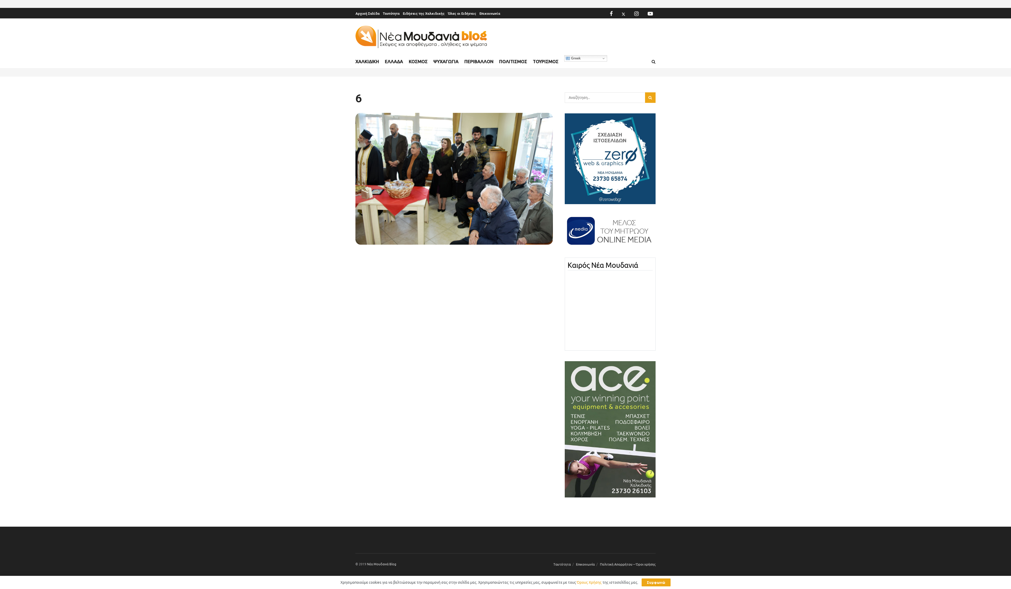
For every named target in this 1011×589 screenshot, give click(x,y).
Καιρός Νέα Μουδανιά (603, 265)
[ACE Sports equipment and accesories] (610, 429)
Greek (575, 58)
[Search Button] (654, 61)
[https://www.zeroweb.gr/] (610, 158)
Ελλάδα (394, 61)
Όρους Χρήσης (589, 582)
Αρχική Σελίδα (367, 14)
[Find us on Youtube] (650, 14)
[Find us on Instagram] (636, 14)
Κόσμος (418, 61)
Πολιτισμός (513, 61)
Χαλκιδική (367, 61)
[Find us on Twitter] (623, 14)
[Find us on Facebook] (611, 14)
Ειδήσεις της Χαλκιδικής (424, 14)
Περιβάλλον (478, 61)
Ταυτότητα (391, 14)
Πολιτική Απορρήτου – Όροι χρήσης (628, 564)
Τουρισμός (545, 61)
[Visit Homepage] (421, 37)
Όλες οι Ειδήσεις (462, 14)
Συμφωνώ (656, 582)
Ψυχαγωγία (446, 61)
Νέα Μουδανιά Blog (381, 564)
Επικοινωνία (489, 14)
